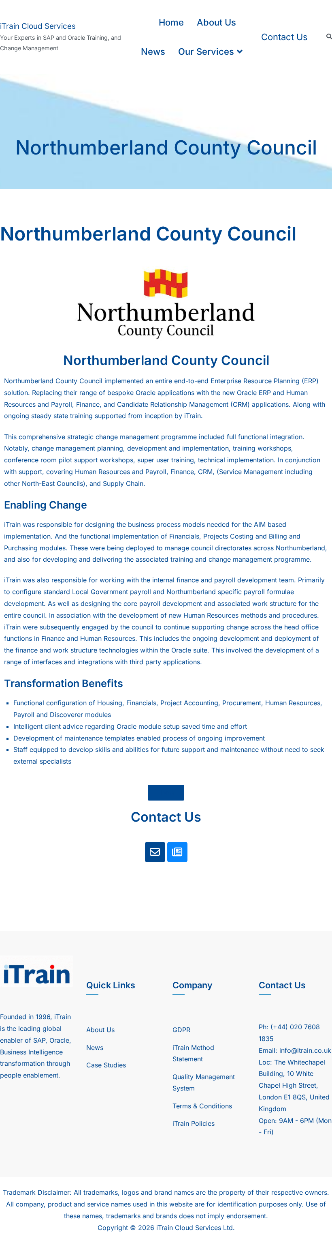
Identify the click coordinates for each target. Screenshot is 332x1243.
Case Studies (106, 1065)
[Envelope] (155, 852)
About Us (216, 22)
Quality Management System (203, 1083)
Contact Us (284, 37)
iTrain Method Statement (193, 1053)
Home (171, 22)
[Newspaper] (177, 852)
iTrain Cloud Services (38, 26)
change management (128, 437)
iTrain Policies (193, 1123)
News (153, 51)
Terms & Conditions (202, 1106)
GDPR (181, 1030)
